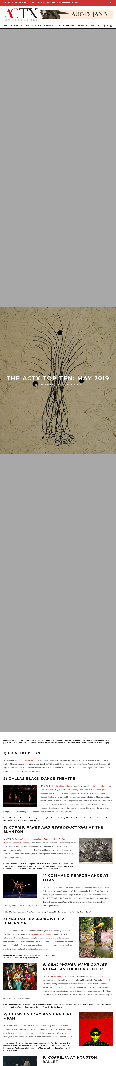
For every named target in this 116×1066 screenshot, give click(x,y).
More (95, 25)
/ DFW (14, 3)
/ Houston (24, 3)
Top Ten (59, 385)
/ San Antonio (37, 3)
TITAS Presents (57, 887)
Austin (7, 3)
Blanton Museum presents (26, 839)
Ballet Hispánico (70, 793)
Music (70, 25)
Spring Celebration (100, 786)
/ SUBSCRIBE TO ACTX (68, 3)
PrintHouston (30, 760)
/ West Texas (52, 3)
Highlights (18, 760)
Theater (82, 25)
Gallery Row (42, 25)
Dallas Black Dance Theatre (60, 786)
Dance (59, 25)
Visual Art (22, 25)
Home (8, 25)
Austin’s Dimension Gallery (39, 934)
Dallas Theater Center (60, 976)
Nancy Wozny (45, 385)
